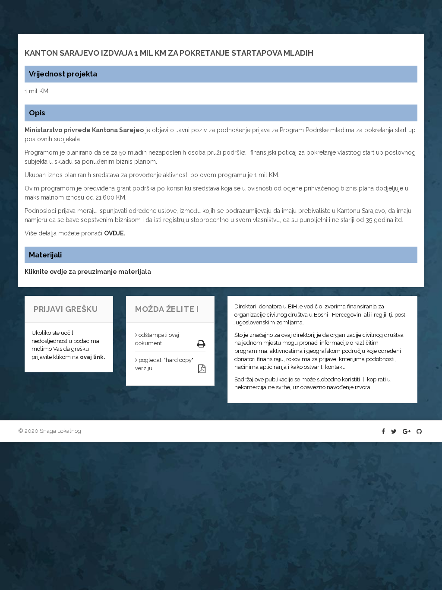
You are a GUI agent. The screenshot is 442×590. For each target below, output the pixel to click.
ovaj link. (92, 357)
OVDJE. (115, 233)
